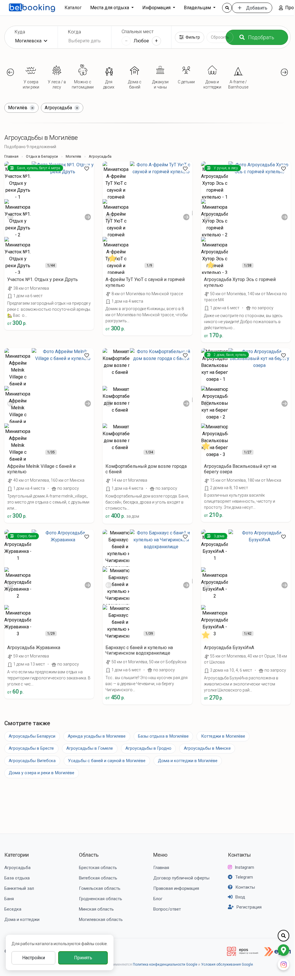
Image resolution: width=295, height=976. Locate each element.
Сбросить (220, 37)
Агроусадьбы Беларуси (32, 736)
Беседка (12, 909)
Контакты (239, 855)
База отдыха (17, 878)
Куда (20, 32)
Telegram (244, 877)
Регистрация (249, 907)
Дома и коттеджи (21, 919)
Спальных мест (138, 31)
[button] (10, 72)
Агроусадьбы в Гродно (148, 748)
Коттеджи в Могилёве (223, 736)
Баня (9, 898)
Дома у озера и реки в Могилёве (41, 772)
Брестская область (98, 867)
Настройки (33, 957)
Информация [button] (157, 7)
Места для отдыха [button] (110, 7)
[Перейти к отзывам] (113, 264)
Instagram (244, 867)
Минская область (96, 909)
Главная (11, 156)
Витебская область (98, 878)
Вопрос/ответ (167, 909)
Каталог (73, 7)
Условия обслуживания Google (227, 964)
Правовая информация (176, 888)
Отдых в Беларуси (42, 156)
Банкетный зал (19, 888)
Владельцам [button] (198, 7)
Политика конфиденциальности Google (165, 964)
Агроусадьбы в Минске (207, 748)
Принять (83, 957)
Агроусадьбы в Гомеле (89, 748)
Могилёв (73, 156)
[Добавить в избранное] (86, 168)
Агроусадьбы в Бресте (31, 748)
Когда (74, 32)
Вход (240, 897)
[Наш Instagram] (283, 964)
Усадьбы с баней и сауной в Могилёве (106, 760)
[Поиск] (227, 8)
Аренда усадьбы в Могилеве (97, 736)
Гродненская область (100, 898)
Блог (157, 898)
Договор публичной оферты (181, 878)
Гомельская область (99, 888)
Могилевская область (101, 919)
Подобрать (261, 37)
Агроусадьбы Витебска (32, 760)
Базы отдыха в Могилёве (163, 736)
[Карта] (283, 950)
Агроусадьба (17, 867)
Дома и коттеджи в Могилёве (188, 760)
